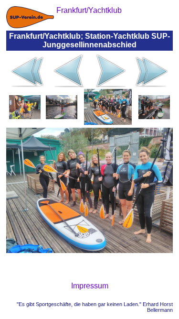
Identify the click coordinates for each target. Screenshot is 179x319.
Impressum (89, 286)
